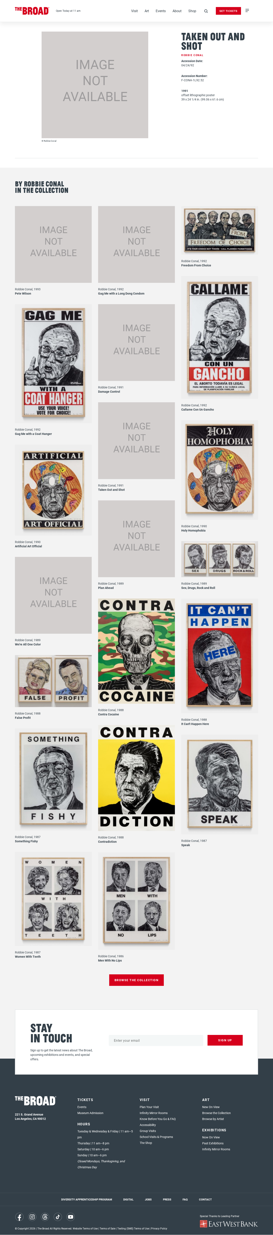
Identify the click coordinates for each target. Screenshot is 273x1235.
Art (147, 11)
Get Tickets (228, 11)
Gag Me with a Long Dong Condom (121, 293)
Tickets (85, 1099)
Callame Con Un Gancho (197, 409)
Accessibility (148, 1125)
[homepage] (32, 11)
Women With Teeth (28, 957)
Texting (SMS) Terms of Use (133, 1228)
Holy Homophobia (193, 530)
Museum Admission (90, 1113)
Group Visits (148, 1131)
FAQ (185, 1199)
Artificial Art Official (28, 546)
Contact (205, 1199)
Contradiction (107, 842)
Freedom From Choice (196, 265)
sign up (225, 1040)
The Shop (146, 1143)
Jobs (148, 1199)
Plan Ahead (106, 588)
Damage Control (109, 391)
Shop (192, 11)
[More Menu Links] (247, 10)
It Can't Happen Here (195, 724)
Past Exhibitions (213, 1143)
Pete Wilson (23, 293)
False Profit (23, 718)
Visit (134, 11)
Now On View (211, 1137)
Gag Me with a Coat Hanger (33, 434)
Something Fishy (26, 841)
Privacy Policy (159, 1228)
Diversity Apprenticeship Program (86, 1199)
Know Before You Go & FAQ (158, 1119)
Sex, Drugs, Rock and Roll (198, 588)
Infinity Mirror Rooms (154, 1113)
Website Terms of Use (85, 1228)
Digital (128, 1199)
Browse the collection (137, 980)
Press (167, 1199)
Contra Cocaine (108, 714)
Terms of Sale (107, 1228)
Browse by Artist (213, 1119)
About (177, 11)
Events (161, 11)
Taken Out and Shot (111, 490)
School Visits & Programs (156, 1137)
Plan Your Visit (149, 1107)
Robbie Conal (192, 55)
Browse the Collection (216, 1113)
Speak (185, 845)
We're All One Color (28, 644)
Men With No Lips (110, 960)
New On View (211, 1107)
